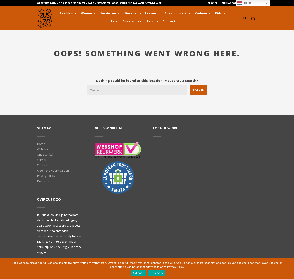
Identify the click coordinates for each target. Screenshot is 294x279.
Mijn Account (231, 3)
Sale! (114, 21)
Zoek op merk (175, 13)
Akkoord (138, 273)
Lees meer (156, 273)
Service (212, 3)
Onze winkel (45, 154)
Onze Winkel (132, 21)
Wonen (86, 13)
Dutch (246, 3)
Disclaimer (44, 181)
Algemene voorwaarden (53, 170)
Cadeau (201, 13)
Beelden (66, 13)
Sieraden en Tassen (140, 13)
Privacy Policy (46, 176)
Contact (168, 21)
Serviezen (108, 13)
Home (41, 144)
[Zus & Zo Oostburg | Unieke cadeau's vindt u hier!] (45, 18)
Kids (218, 13)
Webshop (43, 149)
